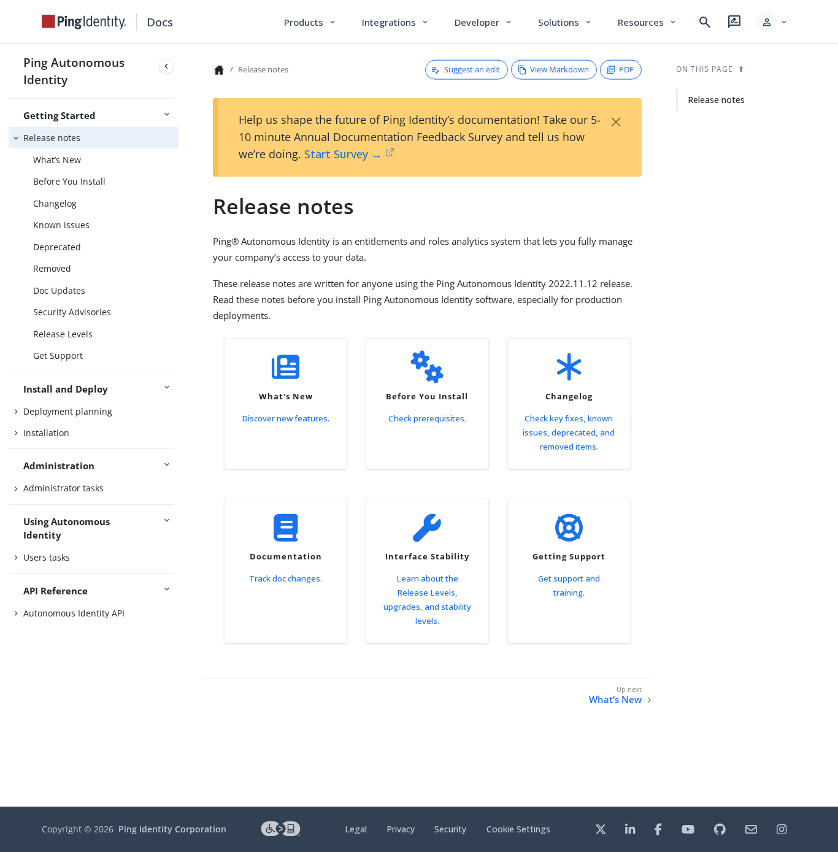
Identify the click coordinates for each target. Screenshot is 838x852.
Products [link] (310, 22)
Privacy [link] (400, 829)
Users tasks (46, 557)
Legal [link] (356, 829)
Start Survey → (343, 154)
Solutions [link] (565, 22)
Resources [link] (648, 22)
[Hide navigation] (166, 66)
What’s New (57, 160)
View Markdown (559, 69)
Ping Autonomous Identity (74, 71)
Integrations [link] (396, 22)
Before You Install (69, 181)
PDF (626, 69)
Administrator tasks (63, 488)
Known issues (61, 225)
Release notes (51, 138)
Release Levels (63, 334)
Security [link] (450, 829)
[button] (773, 22)
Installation (46, 433)
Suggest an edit (472, 69)
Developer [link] (484, 22)
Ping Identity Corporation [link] (172, 829)
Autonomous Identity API (74, 613)
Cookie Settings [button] (518, 829)
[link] (84, 22)
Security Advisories (72, 312)
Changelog (55, 203)
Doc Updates (59, 290)
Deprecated (57, 247)
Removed (52, 268)
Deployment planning (67, 411)
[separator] (178, 425)
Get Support (58, 355)
